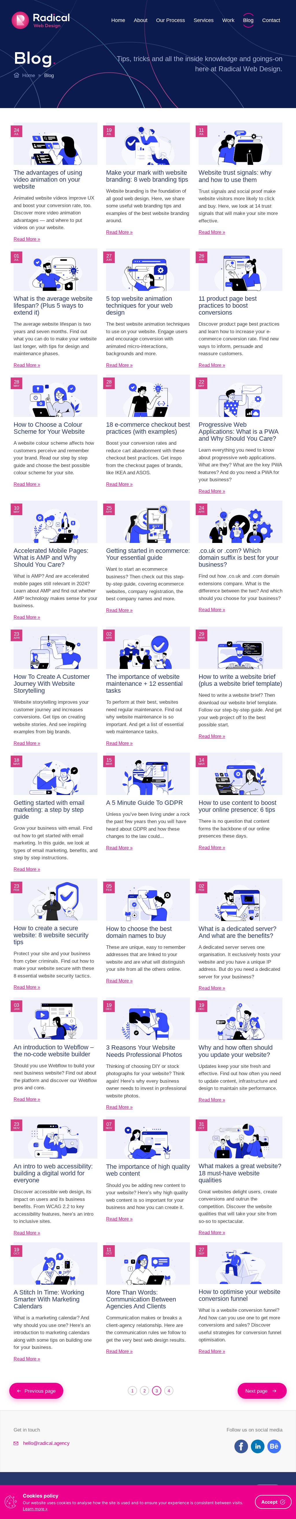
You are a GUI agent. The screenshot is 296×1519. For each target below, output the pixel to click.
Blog (248, 20)
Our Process (170, 20)
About (140, 20)
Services (204, 20)
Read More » (27, 239)
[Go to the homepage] (40, 20)
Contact (271, 20)
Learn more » (35, 1508)
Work (228, 20)
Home (118, 20)
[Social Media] (241, 1446)
